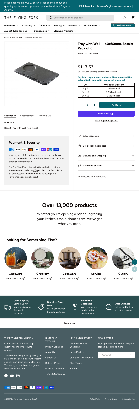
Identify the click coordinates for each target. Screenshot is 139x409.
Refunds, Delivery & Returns (92, 176)
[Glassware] (15, 258)
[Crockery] (42, 258)
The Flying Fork (16, 399)
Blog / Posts (76, 363)
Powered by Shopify (30, 399)
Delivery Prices (52, 363)
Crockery (42, 273)
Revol (80, 53)
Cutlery (123, 273)
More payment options (106, 120)
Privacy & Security (54, 368)
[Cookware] (69, 258)
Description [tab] (10, 115)
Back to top (69, 323)
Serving (96, 273)
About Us (50, 352)
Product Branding (54, 346)
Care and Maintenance (81, 357)
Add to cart (117, 105)
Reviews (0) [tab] (45, 115)
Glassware (16, 273)
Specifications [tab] (27, 115)
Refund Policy (95, 399)
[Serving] (96, 258)
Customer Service (128, 399)
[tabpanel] (36, 125)
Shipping (93, 71)
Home (6, 37)
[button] (133, 17)
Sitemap (74, 368)
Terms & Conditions (55, 373)
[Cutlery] (123, 258)
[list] (36, 74)
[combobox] (80, 18)
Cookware (69, 273)
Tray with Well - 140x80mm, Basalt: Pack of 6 (28, 37)
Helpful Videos (77, 352)
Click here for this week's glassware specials (105, 6)
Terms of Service (111, 399)
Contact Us (50, 357)
